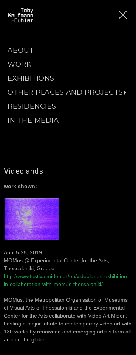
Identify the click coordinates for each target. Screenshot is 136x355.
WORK (19, 64)
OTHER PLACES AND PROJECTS (65, 92)
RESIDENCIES (32, 106)
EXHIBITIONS (31, 78)
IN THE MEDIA (33, 120)
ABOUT (21, 50)
